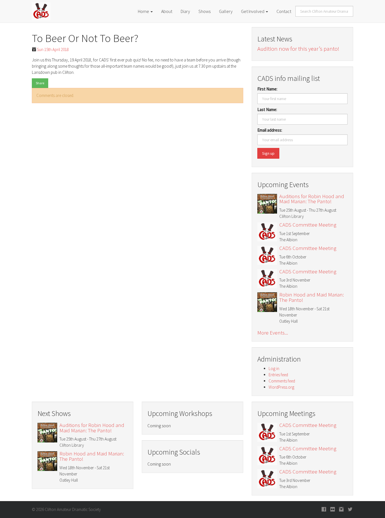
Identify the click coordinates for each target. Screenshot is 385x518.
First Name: (267, 89)
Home (144, 11)
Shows (204, 11)
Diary (185, 11)
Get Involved (253, 11)
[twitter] (350, 509)
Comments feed (282, 381)
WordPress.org (281, 387)
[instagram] (341, 509)
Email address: (269, 130)
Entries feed (278, 374)
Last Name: (267, 109)
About (166, 11)
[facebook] (324, 509)
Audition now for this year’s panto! (298, 48)
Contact (283, 11)
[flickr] (332, 509)
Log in (274, 368)
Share (40, 83)
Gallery (226, 11)
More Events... (272, 333)
